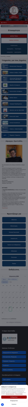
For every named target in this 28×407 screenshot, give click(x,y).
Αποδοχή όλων (14, 397)
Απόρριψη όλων (14, 400)
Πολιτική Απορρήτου (10, 393)
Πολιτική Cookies (19, 393)
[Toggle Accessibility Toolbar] (2, 404)
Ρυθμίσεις (14, 404)
